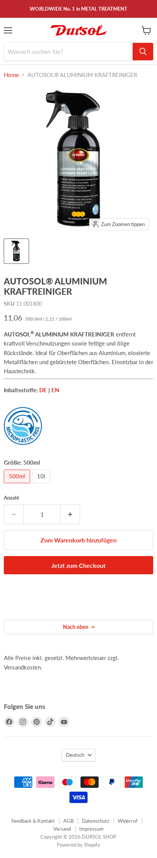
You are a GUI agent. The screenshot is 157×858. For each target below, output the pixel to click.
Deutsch (75, 755)
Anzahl (11, 498)
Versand (62, 829)
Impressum (91, 829)
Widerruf (128, 821)
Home (11, 75)
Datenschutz (95, 821)
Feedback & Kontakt (33, 821)
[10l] (42, 484)
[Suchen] (143, 51)
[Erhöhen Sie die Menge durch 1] (70, 514)
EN (55, 390)
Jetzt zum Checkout (78, 565)
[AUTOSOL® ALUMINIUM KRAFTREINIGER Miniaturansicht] (16, 251)
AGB (68, 821)
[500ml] (18, 484)
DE (43, 390)
